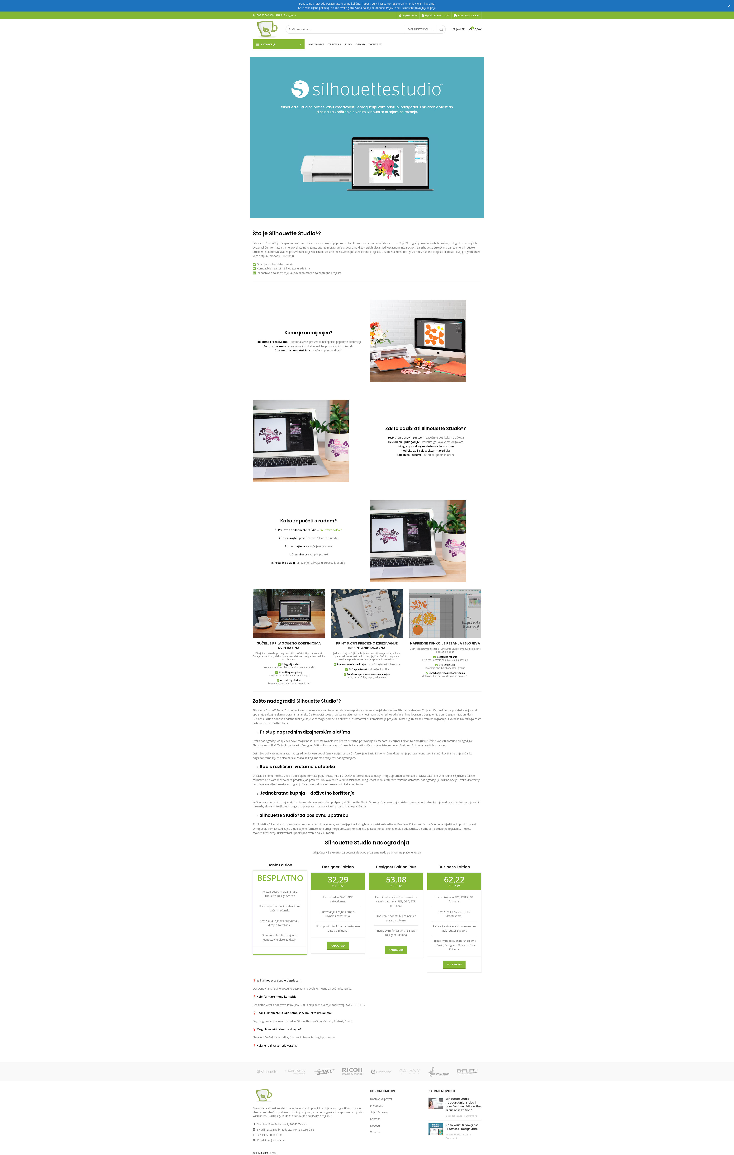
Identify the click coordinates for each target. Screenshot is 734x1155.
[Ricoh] (353, 1071)
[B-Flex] (467, 1071)
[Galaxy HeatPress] (410, 1071)
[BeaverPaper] (438, 1071)
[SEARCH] (441, 29)
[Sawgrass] (295, 1071)
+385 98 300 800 (264, 15)
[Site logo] (267, 29)
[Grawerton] (381, 1071)
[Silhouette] (267, 1071)
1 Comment (470, 1115)
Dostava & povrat (381, 1099)
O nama (375, 1132)
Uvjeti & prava (379, 1112)
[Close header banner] (729, 6)
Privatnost (376, 1105)
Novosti (375, 1125)
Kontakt (375, 1119)
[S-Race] (324, 1071)
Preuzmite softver (331, 530)
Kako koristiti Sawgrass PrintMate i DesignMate (462, 1127)
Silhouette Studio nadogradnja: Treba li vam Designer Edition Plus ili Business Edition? (463, 1104)
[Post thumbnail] (436, 1107)
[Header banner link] (367, 6)
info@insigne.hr (287, 15)
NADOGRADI (337, 945)
